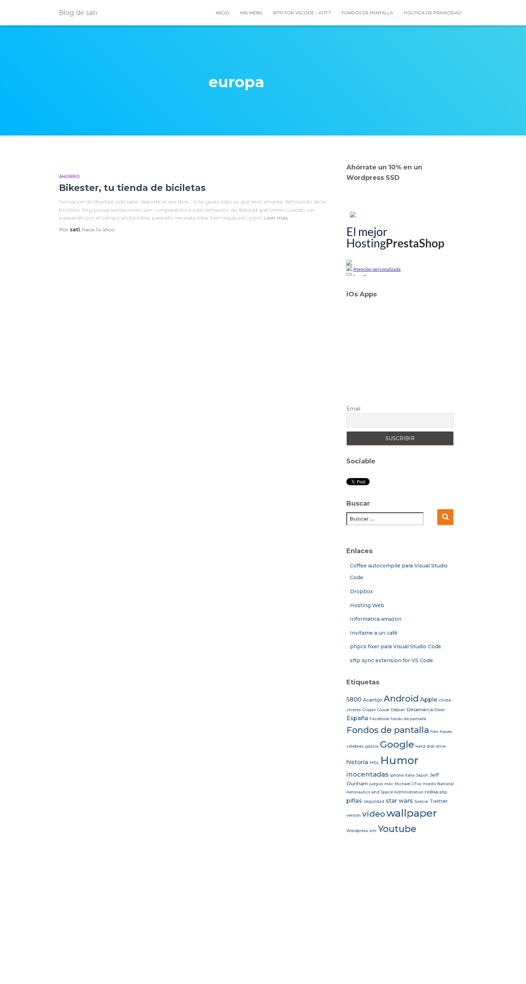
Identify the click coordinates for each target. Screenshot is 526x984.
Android (401, 698)
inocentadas (367, 774)
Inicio (222, 12)
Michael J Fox (408, 784)
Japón (422, 775)
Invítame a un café (374, 633)
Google (397, 744)
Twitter (438, 801)
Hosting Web (367, 605)
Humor (399, 760)
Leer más (276, 218)
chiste (445, 700)
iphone (397, 775)
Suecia (421, 801)
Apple (428, 699)
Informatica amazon (375, 619)
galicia (372, 746)
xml (372, 830)
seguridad (374, 801)
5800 (353, 699)
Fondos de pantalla (367, 12)
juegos (376, 784)
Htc (374, 762)
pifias (354, 800)
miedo (429, 784)
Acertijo (372, 700)
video (373, 814)
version (353, 815)
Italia (410, 775)
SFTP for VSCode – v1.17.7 (302, 12)
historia (357, 762)
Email (353, 408)
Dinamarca (419, 709)
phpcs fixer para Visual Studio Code (395, 646)
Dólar (439, 710)
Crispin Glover (376, 710)
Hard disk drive (430, 746)
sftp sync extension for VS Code (391, 660)
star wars (399, 800)
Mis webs (251, 12)
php (443, 792)
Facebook (379, 719)
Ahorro (69, 176)
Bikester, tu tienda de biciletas (132, 187)
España (357, 718)
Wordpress (357, 830)
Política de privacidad (433, 12)
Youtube (397, 828)
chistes (353, 710)
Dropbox (361, 591)
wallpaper (411, 813)
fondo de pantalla (408, 719)
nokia (431, 791)
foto (434, 731)
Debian (398, 710)
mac (388, 784)
